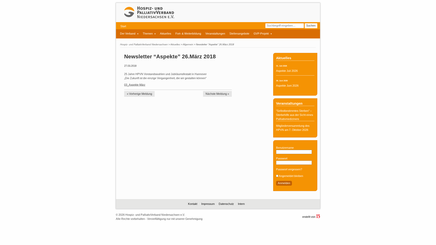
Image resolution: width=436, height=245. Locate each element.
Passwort (281, 158)
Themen (148, 33)
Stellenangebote (239, 33)
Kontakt (192, 203)
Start (123, 26)
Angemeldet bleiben (290, 176)
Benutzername (285, 147)
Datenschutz (226, 203)
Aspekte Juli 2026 (287, 70)
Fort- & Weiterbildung (188, 33)
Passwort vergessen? (289, 169)
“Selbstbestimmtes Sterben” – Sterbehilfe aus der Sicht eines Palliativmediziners (294, 114)
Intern (241, 203)
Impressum (208, 203)
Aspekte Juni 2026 (287, 85)
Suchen (311, 25)
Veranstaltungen (215, 33)
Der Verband (128, 33)
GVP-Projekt (261, 33)
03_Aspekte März (134, 84)
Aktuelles (165, 33)
